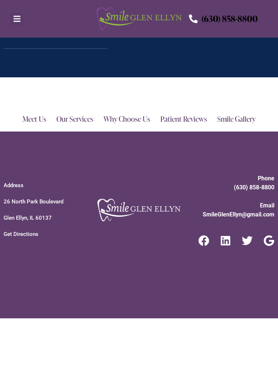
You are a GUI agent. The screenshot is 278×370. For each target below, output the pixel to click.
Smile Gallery (236, 118)
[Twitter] (247, 240)
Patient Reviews (183, 118)
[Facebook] (203, 240)
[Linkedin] (225, 240)
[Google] (269, 240)
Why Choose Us (127, 118)
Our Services (74, 118)
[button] (17, 19)
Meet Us (34, 118)
